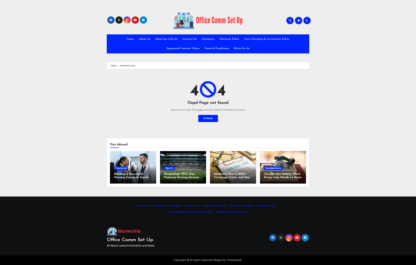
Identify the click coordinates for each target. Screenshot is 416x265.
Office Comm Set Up (130, 239)
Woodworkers (273, 168)
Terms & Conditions (216, 48)
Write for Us (241, 48)
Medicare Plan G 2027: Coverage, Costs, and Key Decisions (232, 178)
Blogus (218, 260)
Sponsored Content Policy (183, 48)
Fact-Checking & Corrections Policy (266, 39)
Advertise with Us (166, 39)
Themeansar (234, 260)
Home (130, 39)
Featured (121, 168)
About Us (144, 39)
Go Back (208, 118)
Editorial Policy (229, 39)
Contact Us (189, 39)
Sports (169, 168)
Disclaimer (208, 39)
